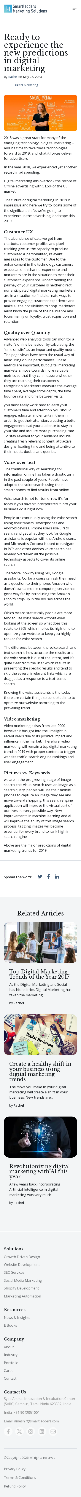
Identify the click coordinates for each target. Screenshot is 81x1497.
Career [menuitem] (9, 1370)
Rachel (12, 77)
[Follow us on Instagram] (30, 1431)
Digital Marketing (26, 85)
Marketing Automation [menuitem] (22, 1296)
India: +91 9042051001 (22, 1412)
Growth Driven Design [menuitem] (22, 1256)
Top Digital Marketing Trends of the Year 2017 (39, 974)
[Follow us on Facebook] (8, 1431)
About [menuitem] (9, 1347)
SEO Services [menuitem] (14, 1272)
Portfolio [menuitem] (11, 1362)
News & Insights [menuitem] (17, 1317)
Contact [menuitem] (10, 1378)
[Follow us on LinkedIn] (42, 1431)
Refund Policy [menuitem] (15, 1486)
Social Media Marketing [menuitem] (23, 1280)
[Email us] (53, 1431)
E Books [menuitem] (10, 1325)
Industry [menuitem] (10, 1354)
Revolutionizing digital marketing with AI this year (39, 1171)
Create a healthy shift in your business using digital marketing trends (40, 1071)
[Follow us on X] (19, 1431)
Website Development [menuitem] (22, 1264)
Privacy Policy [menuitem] (14, 1469)
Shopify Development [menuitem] (21, 1288)
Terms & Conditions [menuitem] (20, 1477)
